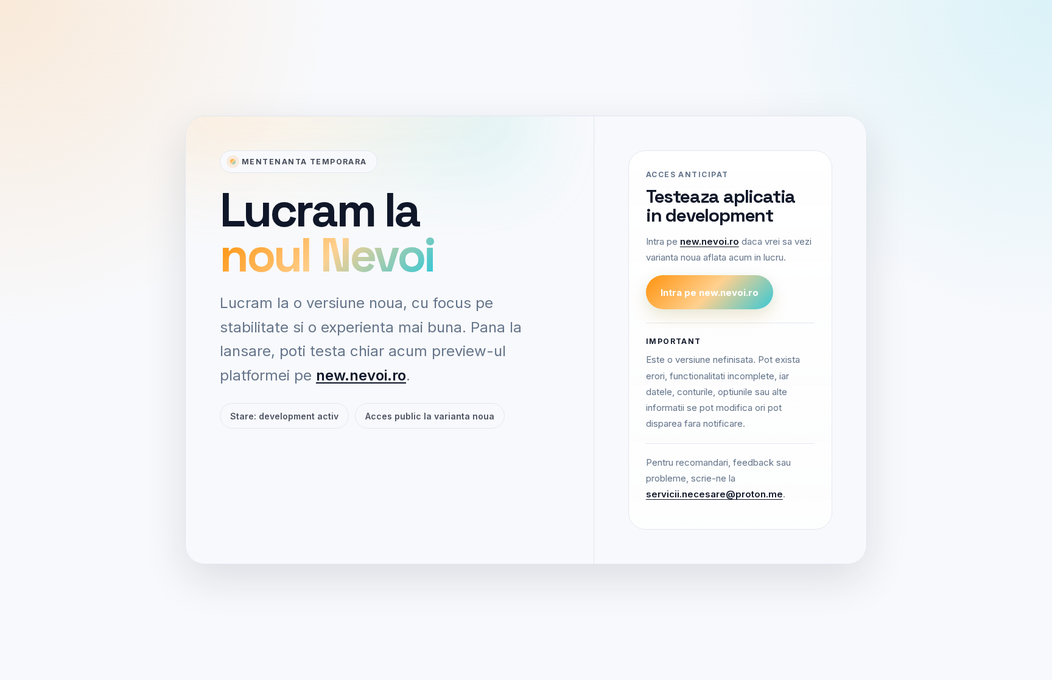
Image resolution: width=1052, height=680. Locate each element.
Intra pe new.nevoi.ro (710, 292)
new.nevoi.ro (361, 375)
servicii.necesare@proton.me (714, 494)
